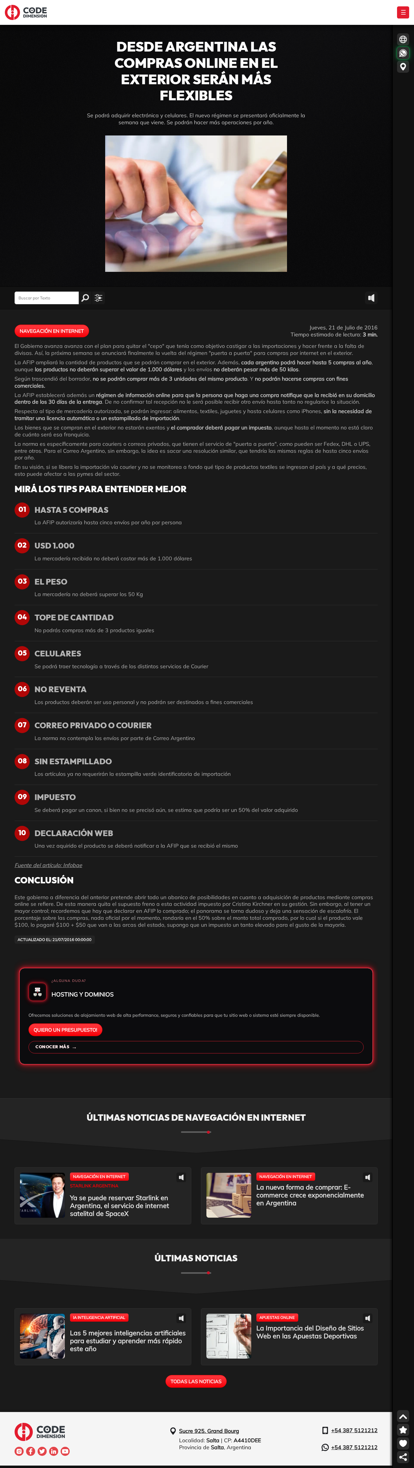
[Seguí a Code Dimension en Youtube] (65, 1451)
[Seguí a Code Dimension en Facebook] (30, 1451)
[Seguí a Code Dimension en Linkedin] (53, 1451)
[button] (98, 298)
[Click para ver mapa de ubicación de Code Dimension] (403, 67)
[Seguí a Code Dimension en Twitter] (42, 1451)
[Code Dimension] (26, 12)
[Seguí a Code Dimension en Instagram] (19, 1451)
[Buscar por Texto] (85, 298)
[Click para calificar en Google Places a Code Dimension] (403, 1430)
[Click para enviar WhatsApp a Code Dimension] (403, 53)
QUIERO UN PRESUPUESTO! (65, 1030)
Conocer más (56, 1047)
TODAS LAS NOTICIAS (196, 1381)
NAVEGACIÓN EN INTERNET (52, 331)
